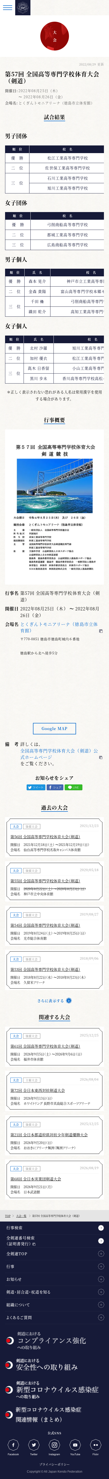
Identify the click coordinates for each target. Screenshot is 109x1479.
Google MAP (54, 728)
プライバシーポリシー (54, 1464)
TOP (7, 1216)
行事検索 (14, 1227)
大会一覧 (21, 1216)
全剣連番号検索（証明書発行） (20, 1240)
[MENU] (7, 7)
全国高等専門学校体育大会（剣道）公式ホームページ (59, 753)
